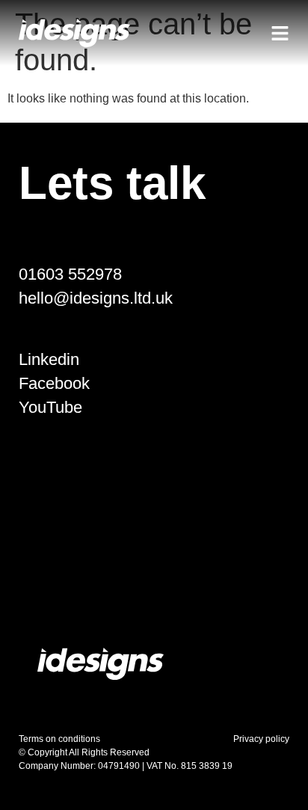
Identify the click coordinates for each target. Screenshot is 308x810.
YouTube (50, 407)
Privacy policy (261, 739)
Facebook (54, 383)
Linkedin (49, 359)
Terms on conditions (59, 739)
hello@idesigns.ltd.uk (96, 298)
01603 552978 (70, 274)
